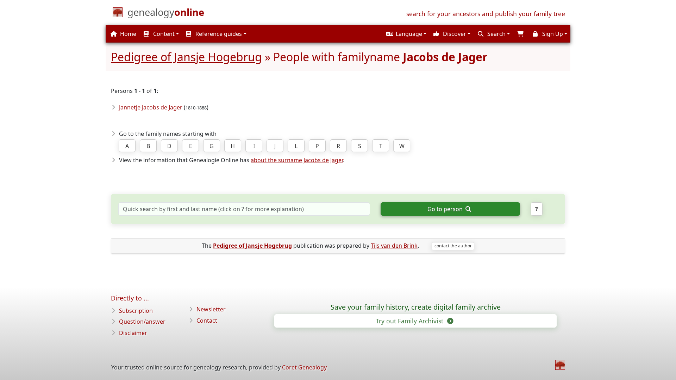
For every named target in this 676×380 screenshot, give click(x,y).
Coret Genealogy (304, 367)
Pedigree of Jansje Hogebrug (186, 56)
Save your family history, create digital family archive (416, 307)
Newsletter (211, 309)
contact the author (453, 246)
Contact (206, 320)
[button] (405, 33)
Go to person (445, 209)
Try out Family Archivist (410, 321)
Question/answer (142, 321)
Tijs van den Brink (394, 245)
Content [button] (163, 34)
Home (127, 34)
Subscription (136, 311)
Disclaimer (133, 333)
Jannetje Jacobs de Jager (150, 107)
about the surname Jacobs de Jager (297, 160)
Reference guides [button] (218, 34)
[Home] (560, 365)
